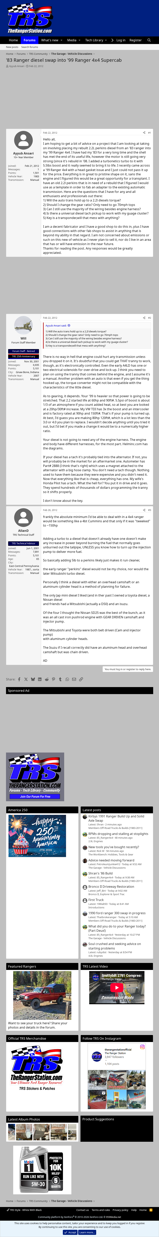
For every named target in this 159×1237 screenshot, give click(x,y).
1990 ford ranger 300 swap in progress (117, 913)
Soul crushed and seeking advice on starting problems (114, 946)
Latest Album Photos (24, 1119)
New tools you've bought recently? (113, 847)
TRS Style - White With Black (25, 1210)
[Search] (149, 40)
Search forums (29, 47)
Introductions (96, 907)
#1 (149, 132)
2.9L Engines (95, 841)
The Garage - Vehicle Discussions (107, 867)
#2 (149, 317)
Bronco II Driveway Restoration (111, 886)
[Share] (144, 132)
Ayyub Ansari (16, 66)
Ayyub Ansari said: (56, 325)
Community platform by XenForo (70, 1217)
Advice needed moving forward (111, 860)
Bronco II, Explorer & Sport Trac (106, 894)
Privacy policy (120, 1210)
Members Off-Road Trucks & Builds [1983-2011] (115, 828)
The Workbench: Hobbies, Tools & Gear (110, 854)
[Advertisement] (79, 97)
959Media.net (113, 1217)
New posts (12, 47)
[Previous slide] (13, 1132)
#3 (149, 510)
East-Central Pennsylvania (24, 566)
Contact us (82, 1210)
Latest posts (92, 810)
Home (13, 40)
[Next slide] (71, 1132)
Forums (29, 40)
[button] (61, 40)
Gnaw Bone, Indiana (27, 372)
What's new (49, 40)
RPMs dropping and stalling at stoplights (118, 834)
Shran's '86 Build (100, 873)
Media (71, 40)
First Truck (96, 900)
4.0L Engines (95, 955)
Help (134, 1210)
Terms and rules (101, 1210)
